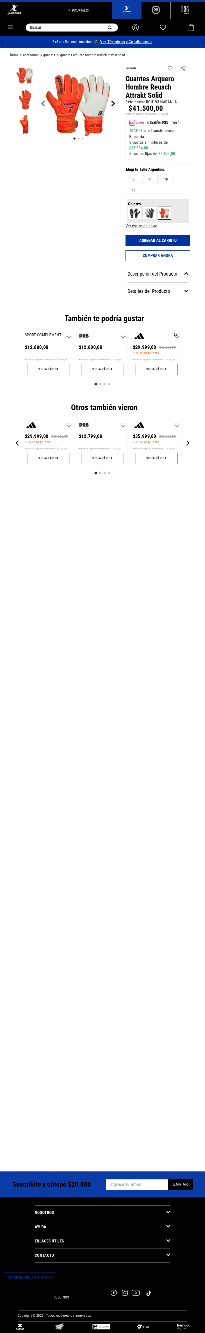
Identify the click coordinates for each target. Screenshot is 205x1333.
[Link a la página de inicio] (15, 55)
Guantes (49, 55)
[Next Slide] (203, 42)
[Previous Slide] (2, 42)
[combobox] (72, 28)
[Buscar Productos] (111, 27)
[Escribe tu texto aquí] (20, 1327)
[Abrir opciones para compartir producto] (183, 68)
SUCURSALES (80, 10)
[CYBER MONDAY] (59, 1327)
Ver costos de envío (141, 226)
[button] (133, 179)
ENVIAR (180, 1184)
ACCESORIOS (30, 55)
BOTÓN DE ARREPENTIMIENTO (30, 1277)
